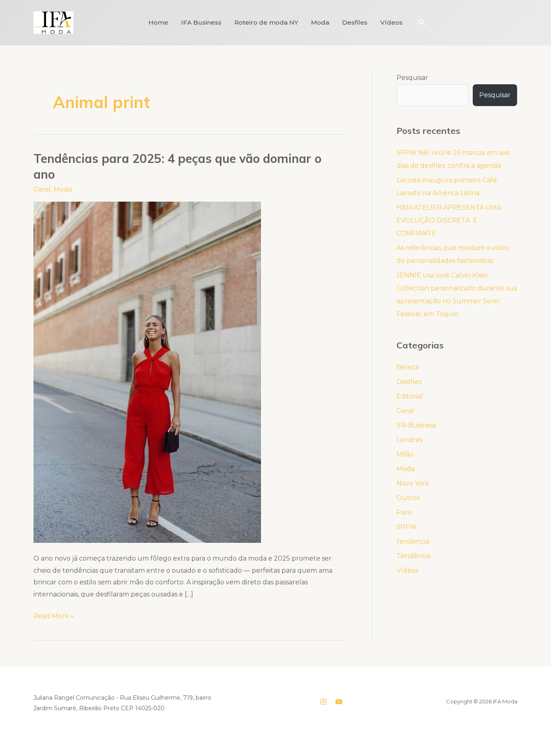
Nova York (413, 483)
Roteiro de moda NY (266, 22)
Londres (410, 440)
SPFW (407, 527)
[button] (422, 22)
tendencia (413, 541)
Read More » (53, 615)
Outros (408, 498)
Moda (320, 22)
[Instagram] (323, 701)
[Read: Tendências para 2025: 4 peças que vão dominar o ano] (147, 371)
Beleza (408, 367)
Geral (42, 189)
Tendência (413, 556)
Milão (405, 454)
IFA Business (201, 22)
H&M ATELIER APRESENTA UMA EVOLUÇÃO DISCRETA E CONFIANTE (449, 220)
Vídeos (391, 22)
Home (158, 22)
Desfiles (354, 22)
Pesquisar (412, 77)
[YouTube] (338, 701)
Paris (404, 512)
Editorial (410, 396)
